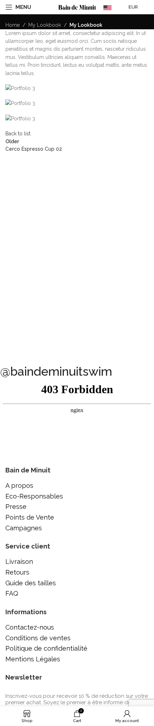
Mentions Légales (32, 659)
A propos (19, 485)
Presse (16, 506)
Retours (17, 572)
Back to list (17, 133)
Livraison (19, 561)
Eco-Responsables (34, 496)
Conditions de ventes (38, 638)
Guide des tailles (30, 583)
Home (12, 25)
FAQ (11, 593)
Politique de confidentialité (46, 648)
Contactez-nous (29, 627)
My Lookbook (44, 25)
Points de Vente (29, 517)
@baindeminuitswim (56, 371)
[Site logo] (77, 7)
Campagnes (23, 528)
